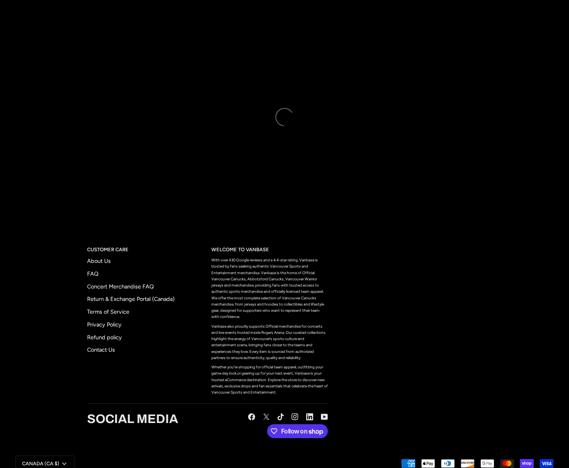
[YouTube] (324, 416)
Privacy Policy (104, 324)
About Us (99, 260)
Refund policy (104, 337)
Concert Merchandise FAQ (120, 286)
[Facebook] (251, 416)
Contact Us (101, 349)
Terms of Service (108, 311)
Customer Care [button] (108, 249)
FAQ (92, 273)
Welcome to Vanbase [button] (240, 249)
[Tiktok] (281, 416)
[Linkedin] (309, 416)
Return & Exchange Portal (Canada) (131, 298)
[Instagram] (294, 416)
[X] (266, 416)
